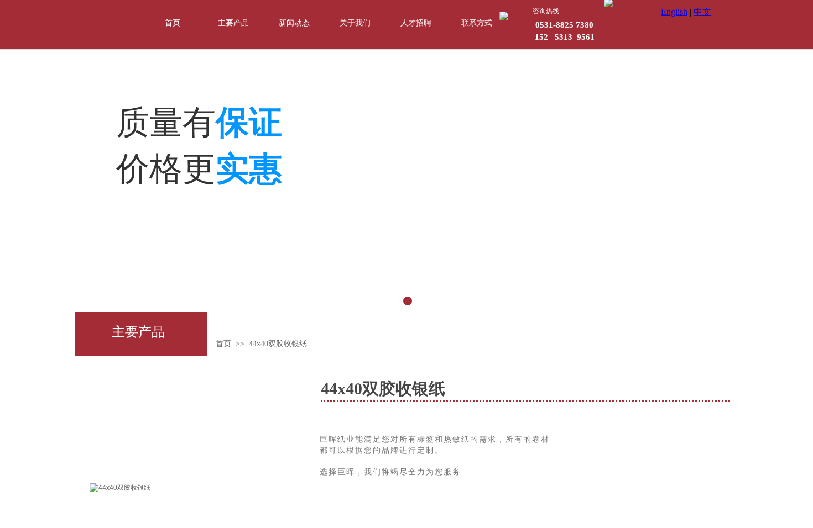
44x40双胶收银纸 (278, 344)
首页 (223, 344)
